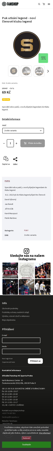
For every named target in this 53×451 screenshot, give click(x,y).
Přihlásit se (35, 361)
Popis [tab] (7, 181)
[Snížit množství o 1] (4, 143)
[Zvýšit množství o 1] (16, 143)
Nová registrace (7, 358)
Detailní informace (11, 119)
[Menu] (49, 4)
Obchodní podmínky (10, 308)
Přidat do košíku (34, 143)
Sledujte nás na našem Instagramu (27, 257)
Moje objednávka (8, 320)
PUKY (26, 230)
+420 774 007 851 (9, 413)
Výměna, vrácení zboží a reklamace (15, 316)
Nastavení (26, 438)
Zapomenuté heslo (8, 362)
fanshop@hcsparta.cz (10, 417)
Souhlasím (26, 444)
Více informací (45, 433)
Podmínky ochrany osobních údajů (15, 312)
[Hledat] (39, 4)
